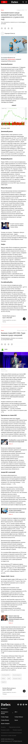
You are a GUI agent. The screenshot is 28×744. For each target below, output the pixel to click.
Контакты (3, 727)
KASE (9, 678)
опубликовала (11, 59)
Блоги (16, 720)
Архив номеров (5, 723)
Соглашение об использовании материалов (11, 732)
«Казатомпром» (17, 675)
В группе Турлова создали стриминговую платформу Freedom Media (16, 225)
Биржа (2, 10)
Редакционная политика (14, 727)
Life (16, 712)
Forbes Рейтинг (19, 717)
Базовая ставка (17, 678)
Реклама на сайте (5, 730)
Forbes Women (5, 720)
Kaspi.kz (4, 682)
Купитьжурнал (4, 2)
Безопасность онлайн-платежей (8, 735)
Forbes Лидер (4, 717)
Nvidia (3, 678)
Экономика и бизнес (4, 712)
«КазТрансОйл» (6, 675)
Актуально (4, 708)
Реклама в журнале (17, 730)
